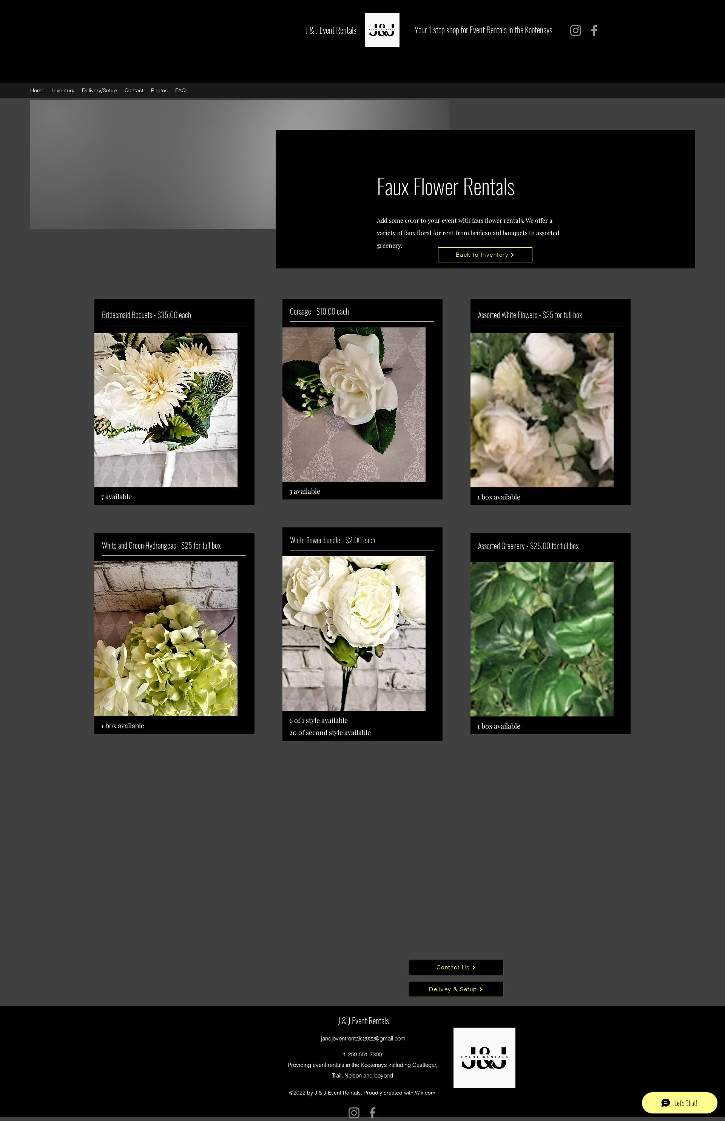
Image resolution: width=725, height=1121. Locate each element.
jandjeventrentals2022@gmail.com (363, 1038)
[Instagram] (575, 30)
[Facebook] (594, 30)
